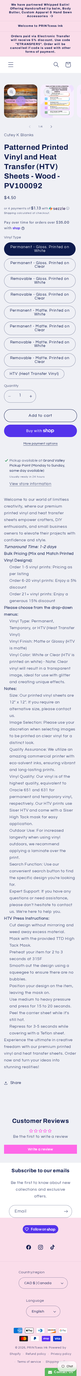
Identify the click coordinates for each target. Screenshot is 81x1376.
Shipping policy (57, 1361)
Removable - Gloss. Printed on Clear (40, 296)
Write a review (40, 1149)
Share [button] (15, 1083)
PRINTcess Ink (37, 1347)
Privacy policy (61, 1354)
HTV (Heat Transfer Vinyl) (34, 374)
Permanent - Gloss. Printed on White (39, 249)
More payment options (40, 443)
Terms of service (29, 1361)
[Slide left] (30, 127)
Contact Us (62, 1372)
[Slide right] (51, 127)
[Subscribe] (66, 1211)
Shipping (10, 213)
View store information (30, 484)
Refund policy (36, 1354)
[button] (11, 65)
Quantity (11, 386)
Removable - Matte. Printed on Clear (40, 360)
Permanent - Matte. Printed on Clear (40, 328)
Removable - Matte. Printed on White (40, 344)
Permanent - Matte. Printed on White (40, 312)
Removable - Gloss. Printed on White (40, 281)
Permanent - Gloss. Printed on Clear (39, 265)
